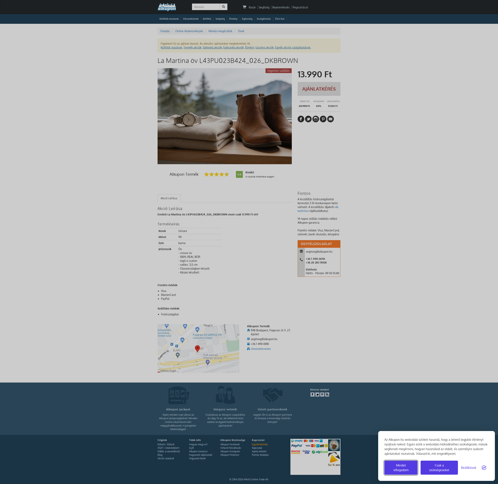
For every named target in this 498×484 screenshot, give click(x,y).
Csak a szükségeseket (439, 467)
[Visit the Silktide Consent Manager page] (484, 467)
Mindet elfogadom (401, 467)
